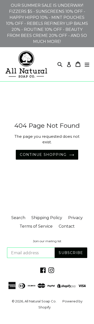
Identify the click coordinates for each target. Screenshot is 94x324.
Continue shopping (43, 154)
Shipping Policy (46, 217)
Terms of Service (36, 226)
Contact (67, 226)
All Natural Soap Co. (40, 301)
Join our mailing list (47, 241)
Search (18, 217)
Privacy (75, 217)
